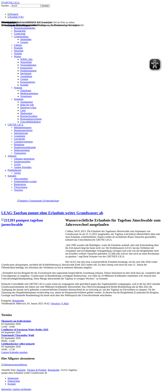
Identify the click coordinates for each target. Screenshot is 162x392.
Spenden (12, 175)
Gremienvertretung (23, 141)
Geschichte (19, 139)
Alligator (12, 156)
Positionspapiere (28, 70)
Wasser (17, 56)
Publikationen (14, 170)
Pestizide (18, 48)
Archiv (17, 164)
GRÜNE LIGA (15, 124)
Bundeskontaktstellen (24, 28)
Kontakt (24, 85)
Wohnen (18, 87)
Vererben (18, 190)
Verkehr (18, 53)
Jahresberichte (21, 133)
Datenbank (25, 90)
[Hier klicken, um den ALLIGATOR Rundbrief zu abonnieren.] (81, 364)
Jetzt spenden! (21, 178)
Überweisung (20, 187)
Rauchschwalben (28, 116)
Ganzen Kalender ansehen (14, 352)
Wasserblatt (26, 62)
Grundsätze (19, 136)
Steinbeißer (25, 39)
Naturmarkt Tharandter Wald (17, 335)
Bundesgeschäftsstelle (25, 147)
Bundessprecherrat (23, 130)
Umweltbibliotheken (30, 121)
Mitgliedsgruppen (22, 127)
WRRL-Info (26, 59)
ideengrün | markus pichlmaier (16, 389)
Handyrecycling (28, 107)
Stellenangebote (22, 150)
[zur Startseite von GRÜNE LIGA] (10, 2)
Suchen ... (6, 5)
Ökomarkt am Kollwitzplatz (16, 321)
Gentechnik (19, 33)
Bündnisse (19, 144)
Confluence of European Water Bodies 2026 (24, 329)
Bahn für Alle (27, 104)
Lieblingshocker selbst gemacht (18, 343)
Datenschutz (14, 381)
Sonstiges (18, 99)
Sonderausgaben (22, 161)
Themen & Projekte (37, 370)
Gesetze (24, 42)
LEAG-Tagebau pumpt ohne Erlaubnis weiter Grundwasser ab (52, 213)
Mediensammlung (29, 93)
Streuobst (18, 50)
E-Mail (65, 303)
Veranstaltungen (28, 65)
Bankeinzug (20, 184)
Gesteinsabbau (21, 36)
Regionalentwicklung (31, 119)
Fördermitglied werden (25, 181)
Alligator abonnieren (24, 158)
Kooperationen (27, 82)
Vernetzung (26, 96)
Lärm (23, 110)
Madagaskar (26, 113)
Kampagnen (26, 67)
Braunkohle (20, 31)
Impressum (13, 378)
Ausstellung (26, 76)
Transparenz (20, 153)
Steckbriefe (25, 73)
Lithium (18, 45)
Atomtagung (26, 102)
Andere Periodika (22, 167)
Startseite (21, 370)
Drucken (55, 303)
